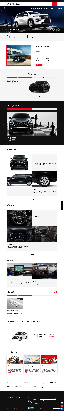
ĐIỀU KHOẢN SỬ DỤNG (53, 382)
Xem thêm (9, 372)
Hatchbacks (8, 388)
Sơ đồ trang (8, 408)
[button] (60, 124)
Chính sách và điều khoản (14, 408)
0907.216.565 (37, 403)
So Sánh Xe (54, 37)
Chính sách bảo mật (20, 408)
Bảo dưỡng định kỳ (26, 382)
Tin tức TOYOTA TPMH (36, 386)
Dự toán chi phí (17, 383)
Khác (42, 387)
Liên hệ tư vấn (39, 64)
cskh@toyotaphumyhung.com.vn (34, 397)
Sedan (7, 382)
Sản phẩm (42, 383)
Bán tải (7, 387)
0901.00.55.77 (36, 401)
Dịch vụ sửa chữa (26, 383)
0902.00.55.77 (35, 399)
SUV (7, 383)
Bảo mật (51, 383)
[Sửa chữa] (62, 207)
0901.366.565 (30, 400)
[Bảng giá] (62, 209)
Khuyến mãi (43, 384)
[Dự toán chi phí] (62, 204)
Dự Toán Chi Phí (35, 37)
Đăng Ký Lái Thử (15, 37)
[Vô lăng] (62, 205)
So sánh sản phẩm (17, 382)
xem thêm (32, 199)
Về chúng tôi (34, 383)
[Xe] (62, 202)
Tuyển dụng (34, 382)
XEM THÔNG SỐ (38, 51)
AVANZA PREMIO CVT (12, 325)
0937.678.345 (30, 404)
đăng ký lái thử (52, 334)
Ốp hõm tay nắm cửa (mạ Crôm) (13, 310)
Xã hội (42, 386)
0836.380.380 (30, 402)
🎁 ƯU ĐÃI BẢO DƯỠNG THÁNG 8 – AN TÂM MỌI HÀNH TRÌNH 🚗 (49, 367)
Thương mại (8, 386)
